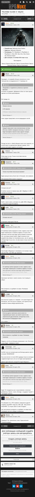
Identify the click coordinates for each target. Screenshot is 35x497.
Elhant (7, 73)
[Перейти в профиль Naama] (3, 226)
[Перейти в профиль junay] (3, 366)
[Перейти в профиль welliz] (3, 208)
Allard (6, 13)
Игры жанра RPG (20, 13)
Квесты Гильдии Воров (22, 63)
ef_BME (7, 294)
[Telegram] (13, 486)
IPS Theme (14, 481)
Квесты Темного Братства (8, 63)
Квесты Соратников (22, 65)
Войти (17, 453)
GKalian (7, 325)
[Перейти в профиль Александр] (3, 347)
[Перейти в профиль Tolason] (3, 151)
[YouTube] (17, 486)
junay (7, 365)
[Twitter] (21, 486)
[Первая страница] (2, 19)
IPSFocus (21, 481)
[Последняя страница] (33, 19)
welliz (7, 207)
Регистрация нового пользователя (17, 446)
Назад (5, 18)
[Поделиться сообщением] (32, 24)
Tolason (7, 151)
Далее (29, 18)
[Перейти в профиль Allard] (3, 24)
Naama (7, 225)
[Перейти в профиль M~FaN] (3, 246)
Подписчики (16, 459)
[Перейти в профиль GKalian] (3, 326)
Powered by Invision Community (17, 491)
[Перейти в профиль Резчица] (3, 183)
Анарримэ (8, 161)
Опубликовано (13, 24)
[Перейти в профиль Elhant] (3, 74)
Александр (8, 346)
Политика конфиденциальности (19, 483)
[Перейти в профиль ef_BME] (3, 295)
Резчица (7, 182)
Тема (9, 483)
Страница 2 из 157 (18, 18)
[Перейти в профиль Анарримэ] (3, 162)
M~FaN (7, 245)
